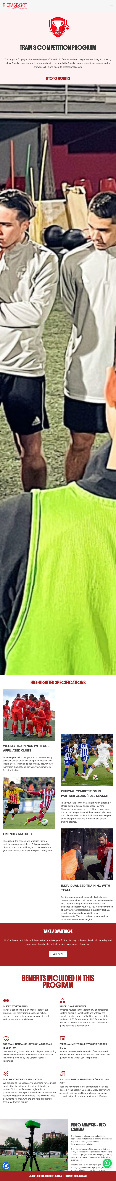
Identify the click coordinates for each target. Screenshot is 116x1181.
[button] (107, 1163)
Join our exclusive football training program (58, 1176)
